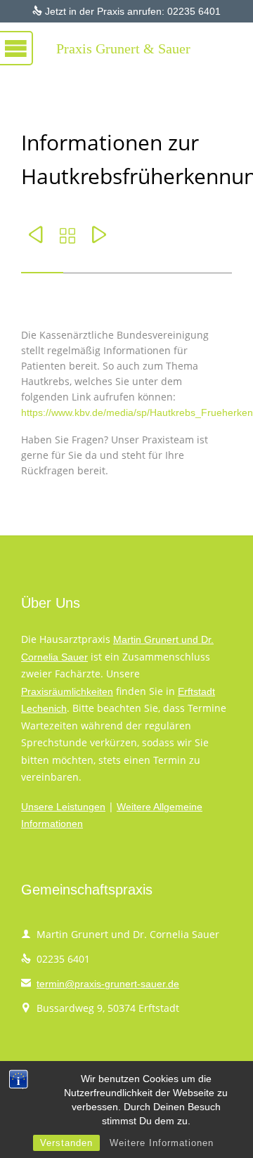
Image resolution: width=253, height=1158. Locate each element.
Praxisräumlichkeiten (67, 691)
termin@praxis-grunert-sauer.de (100, 983)
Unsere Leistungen (63, 806)
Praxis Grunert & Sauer (123, 48)
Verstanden (66, 1143)
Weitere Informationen (162, 1143)
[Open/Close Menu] (28, 45)
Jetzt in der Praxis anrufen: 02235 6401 (126, 11)
